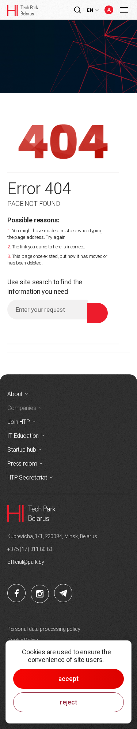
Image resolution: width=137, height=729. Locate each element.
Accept (68, 678)
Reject (68, 702)
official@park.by (25, 562)
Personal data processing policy (43, 629)
